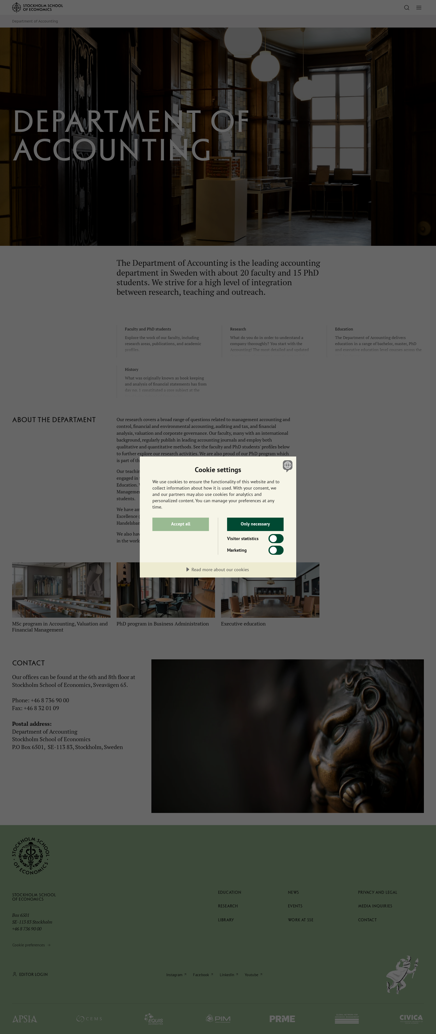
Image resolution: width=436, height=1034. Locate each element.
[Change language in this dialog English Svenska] (286, 465)
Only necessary (255, 524)
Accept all (180, 524)
